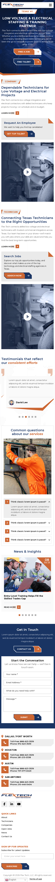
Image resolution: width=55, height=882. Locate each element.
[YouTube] (19, 804)
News (4, 833)
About (4, 817)
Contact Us (6, 836)
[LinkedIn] (12, 804)
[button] (19, 417)
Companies (6, 825)
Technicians (7, 821)
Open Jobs (6, 829)
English (12, 880)
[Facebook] (4, 804)
